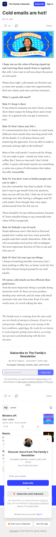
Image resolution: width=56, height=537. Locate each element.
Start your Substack (20, 523)
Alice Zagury (21, 423)
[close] (47, 439)
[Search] (51, 407)
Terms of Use (41, 379)
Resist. (6, 433)
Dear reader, (8, 419)
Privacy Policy (32, 506)
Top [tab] (5, 407)
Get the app (42, 523)
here (27, 328)
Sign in (50, 4)
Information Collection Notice (30, 382)
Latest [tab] (13, 407)
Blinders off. (9, 415)
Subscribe (39, 4)
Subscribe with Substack (30, 493)
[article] (28, 421)
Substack (13, 531)
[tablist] (10, 407)
